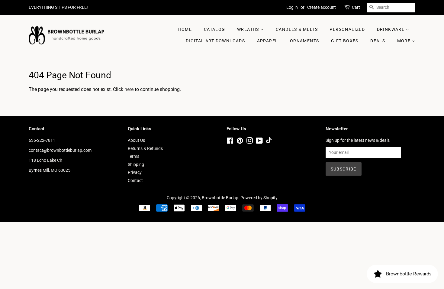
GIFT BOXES (345, 40)
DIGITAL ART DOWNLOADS (215, 40)
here (129, 89)
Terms (133, 156)
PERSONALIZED (347, 29)
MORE (404, 40)
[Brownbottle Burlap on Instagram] (249, 141)
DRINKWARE (391, 29)
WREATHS (248, 29)
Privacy (135, 172)
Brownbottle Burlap (220, 197)
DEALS (377, 40)
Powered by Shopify (259, 197)
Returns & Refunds (145, 148)
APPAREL (267, 40)
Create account (321, 7)
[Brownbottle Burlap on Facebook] (230, 141)
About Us (136, 140)
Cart (356, 7)
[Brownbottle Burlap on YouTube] (259, 141)
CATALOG (214, 29)
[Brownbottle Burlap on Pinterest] (239, 141)
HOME (185, 29)
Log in (292, 7)
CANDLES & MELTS (297, 29)
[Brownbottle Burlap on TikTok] (269, 141)
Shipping (136, 164)
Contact (135, 180)
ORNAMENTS (304, 40)
